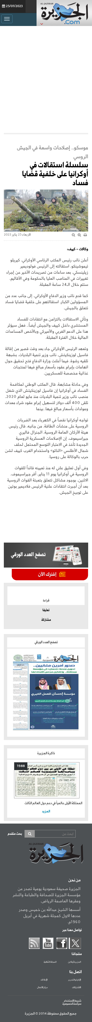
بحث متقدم (15, 834)
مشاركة (46, 620)
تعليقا (46, 610)
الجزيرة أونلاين (74, 962)
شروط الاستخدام (72, 1001)
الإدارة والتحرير (74, 980)
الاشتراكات (76, 988)
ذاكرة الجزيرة (46, 753)
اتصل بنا (75, 972)
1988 (21, 766)
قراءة (46, 600)
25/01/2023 (14, 6)
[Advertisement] (46, 79)
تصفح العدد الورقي (46, 642)
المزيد (46, 811)
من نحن (74, 880)
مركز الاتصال (42, 988)
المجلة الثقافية (50, 962)
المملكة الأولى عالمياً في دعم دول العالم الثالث (53, 803)
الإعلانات (44, 980)
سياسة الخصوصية (71, 1004)
